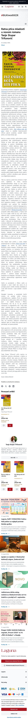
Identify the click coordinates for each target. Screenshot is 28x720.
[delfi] (4, 689)
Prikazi (3, 45)
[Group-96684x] (21, 689)
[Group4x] (14, 694)
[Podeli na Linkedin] (13, 386)
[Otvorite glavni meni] (2, 7)
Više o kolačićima (20, 705)
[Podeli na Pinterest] (10, 386)
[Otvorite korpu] (22, 7)
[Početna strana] (9, 7)
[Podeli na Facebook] (2, 386)
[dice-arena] (12, 689)
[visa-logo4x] (4, 694)
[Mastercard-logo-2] (9, 694)
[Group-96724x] (18, 694)
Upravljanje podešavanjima (14, 717)
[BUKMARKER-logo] (9, 15)
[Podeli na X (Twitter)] (6, 386)
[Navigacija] (14, 24)
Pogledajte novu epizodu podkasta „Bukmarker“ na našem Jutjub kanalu (14, 2)
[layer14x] (22, 694)
